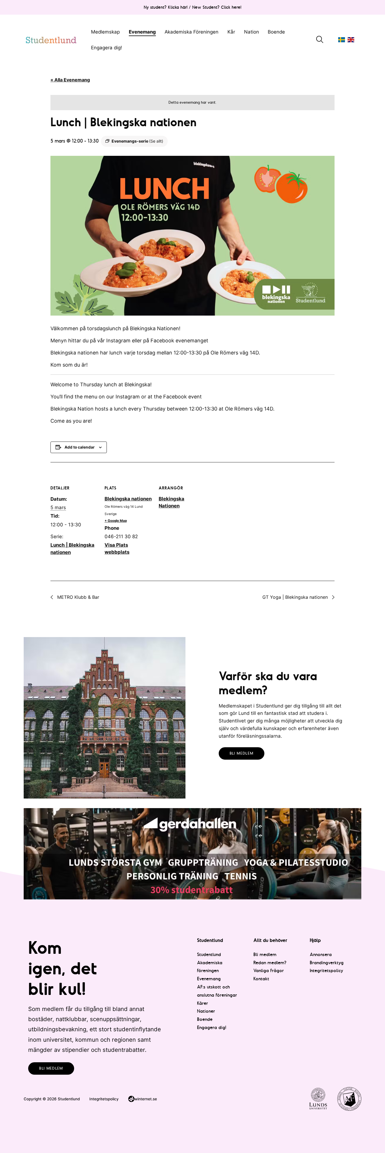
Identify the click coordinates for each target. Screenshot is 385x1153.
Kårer (202, 1003)
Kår (231, 32)
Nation (251, 32)
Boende (276, 32)
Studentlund (209, 954)
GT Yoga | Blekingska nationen (295, 597)
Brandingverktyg (327, 962)
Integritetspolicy (326, 970)
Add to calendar (80, 447)
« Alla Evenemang (70, 80)
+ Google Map (116, 521)
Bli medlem (242, 753)
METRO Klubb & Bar (77, 597)
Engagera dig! (106, 47)
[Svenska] (341, 39)
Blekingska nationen (128, 499)
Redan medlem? (269, 962)
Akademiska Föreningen (191, 32)
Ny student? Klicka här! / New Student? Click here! (192, 7)
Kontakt (261, 978)
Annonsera (321, 954)
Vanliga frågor (268, 970)
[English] (351, 39)
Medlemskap (105, 32)
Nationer (206, 1011)
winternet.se (145, 1099)
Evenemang (142, 32)
